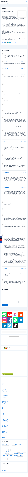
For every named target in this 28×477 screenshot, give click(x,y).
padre (24, 451)
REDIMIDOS (3, 431)
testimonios (3, 436)
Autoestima (3, 385)
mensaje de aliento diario (6, 451)
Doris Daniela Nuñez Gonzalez (7, 68)
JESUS (2, 407)
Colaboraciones (4, 389)
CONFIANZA (3, 390)
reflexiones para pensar (13, 457)
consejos (21, 444)
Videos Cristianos (4, 470)
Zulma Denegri (5, 202)
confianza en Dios (16, 444)
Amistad (3, 383)
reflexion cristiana (9, 455)
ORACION (3, 427)
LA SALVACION (4, 415)
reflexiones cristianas (5, 457)
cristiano (11, 446)
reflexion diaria (16, 455)
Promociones (3, 430)
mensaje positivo (13, 451)
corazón (3, 446)
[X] (1, 238)
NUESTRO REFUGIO (4, 426)
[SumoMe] (1, 242)
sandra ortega (5, 74)
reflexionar (3, 455)
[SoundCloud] (20, 314)
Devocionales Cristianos (5, 395)
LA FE (2, 409)
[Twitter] (9, 325)
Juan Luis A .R (5, 268)
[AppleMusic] (15, 314)
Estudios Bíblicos (4, 403)
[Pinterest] (1, 240)
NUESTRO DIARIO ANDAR (5, 425)
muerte (18, 451)
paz (9, 453)
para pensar (6, 453)
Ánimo (2, 384)
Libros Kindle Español (4, 420)
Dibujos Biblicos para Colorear (5, 465)
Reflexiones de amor (4, 432)
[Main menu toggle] (26, 1)
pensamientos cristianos (15, 453)
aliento (3, 444)
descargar (14, 446)
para (2, 453)
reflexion (21, 453)
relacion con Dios (20, 457)
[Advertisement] (18, 363)
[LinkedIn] (4, 325)
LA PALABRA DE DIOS (4, 413)
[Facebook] (1, 237)
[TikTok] (15, 325)
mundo (21, 451)
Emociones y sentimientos (5, 401)
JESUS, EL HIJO (4, 408)
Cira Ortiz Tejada (6, 61)
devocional (18, 446)
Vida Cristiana (3, 437)
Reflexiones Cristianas (5, 1)
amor (6, 444)
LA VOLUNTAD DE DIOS (5, 419)
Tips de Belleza (3, 469)
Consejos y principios (4, 391)
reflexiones (21, 455)
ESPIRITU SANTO (4, 402)
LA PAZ (3, 414)
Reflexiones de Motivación (5, 433)
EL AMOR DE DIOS (4, 397)
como (11, 444)
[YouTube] (9, 314)
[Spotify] (4, 314)
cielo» (9, 444)
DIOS (2, 396)
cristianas (7, 446)
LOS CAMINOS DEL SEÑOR (5, 421)
